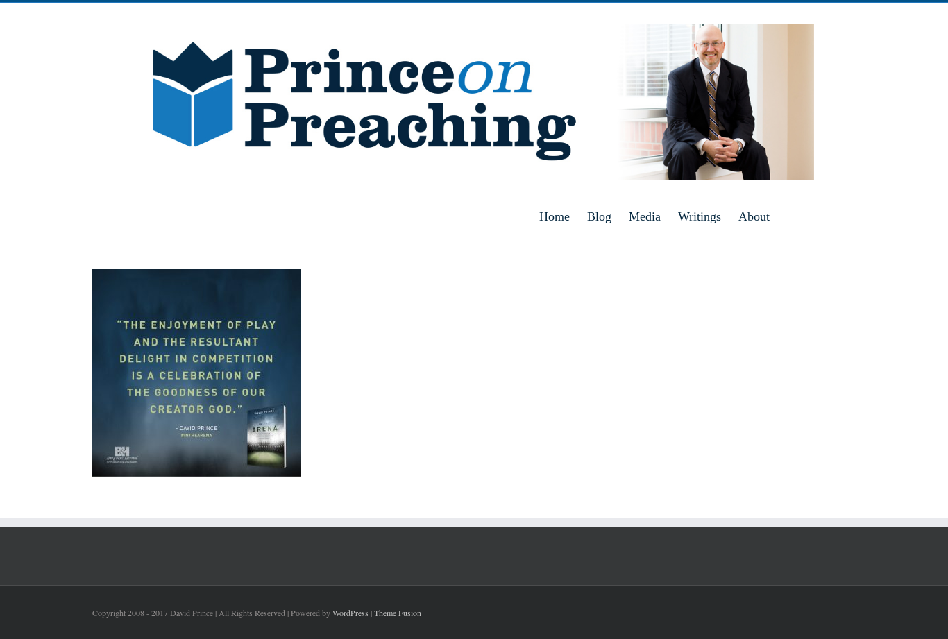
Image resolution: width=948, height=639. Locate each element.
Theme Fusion (397, 612)
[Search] (809, 216)
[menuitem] (563, 216)
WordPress (350, 612)
